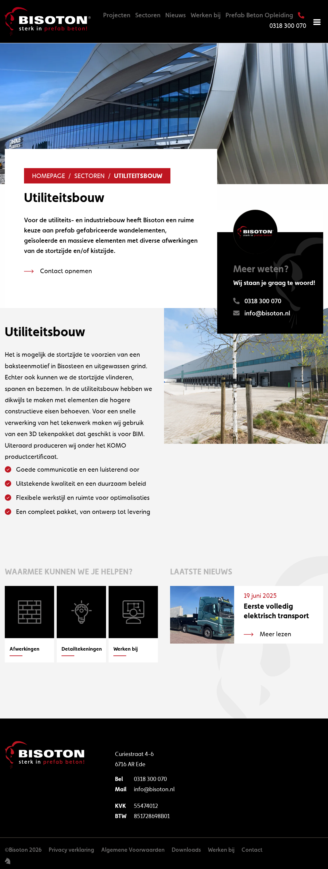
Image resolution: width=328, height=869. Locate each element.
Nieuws (175, 15)
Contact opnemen (66, 271)
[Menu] (317, 21)
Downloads (186, 849)
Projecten (116, 15)
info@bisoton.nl (154, 789)
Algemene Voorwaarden (133, 849)
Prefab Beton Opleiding (259, 15)
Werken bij (206, 15)
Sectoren (147, 15)
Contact (252, 849)
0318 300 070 (150, 779)
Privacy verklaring (71, 849)
